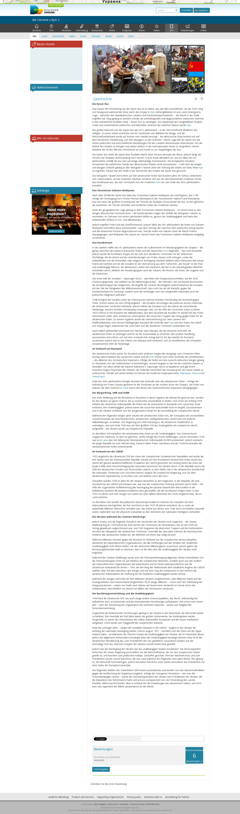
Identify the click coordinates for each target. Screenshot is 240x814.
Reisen (142, 30)
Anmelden (186, 10)
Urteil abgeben (101, 769)
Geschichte (58, 36)
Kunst (83, 36)
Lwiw (125, 387)
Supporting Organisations (110, 796)
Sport (131, 36)
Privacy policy (134, 796)
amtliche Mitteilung (58, 796)
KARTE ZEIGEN (56, 5)
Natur (72, 36)
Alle (34, 36)
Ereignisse (127, 30)
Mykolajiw (185, 373)
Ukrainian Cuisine (137, 804)
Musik (108, 36)
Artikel (203, 30)
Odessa (196, 373)
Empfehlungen (187, 30)
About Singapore (100, 804)
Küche (120, 36)
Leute (44, 36)
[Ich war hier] (202, 99)
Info (171, 30)
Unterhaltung (82, 30)
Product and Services (83, 796)
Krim (158, 182)
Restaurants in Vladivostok (118, 804)
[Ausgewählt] (196, 99)
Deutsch (202, 10)
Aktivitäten (66, 30)
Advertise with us (153, 796)
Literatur (95, 36)
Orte (51, 30)
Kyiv (153, 112)
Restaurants (97, 30)
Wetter (157, 30)
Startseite (36, 30)
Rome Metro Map (152, 804)
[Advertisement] (56, 111)
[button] (98, 69)
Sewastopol (98, 376)
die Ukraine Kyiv (45, 20)
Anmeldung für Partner (177, 796)
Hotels (112, 30)
